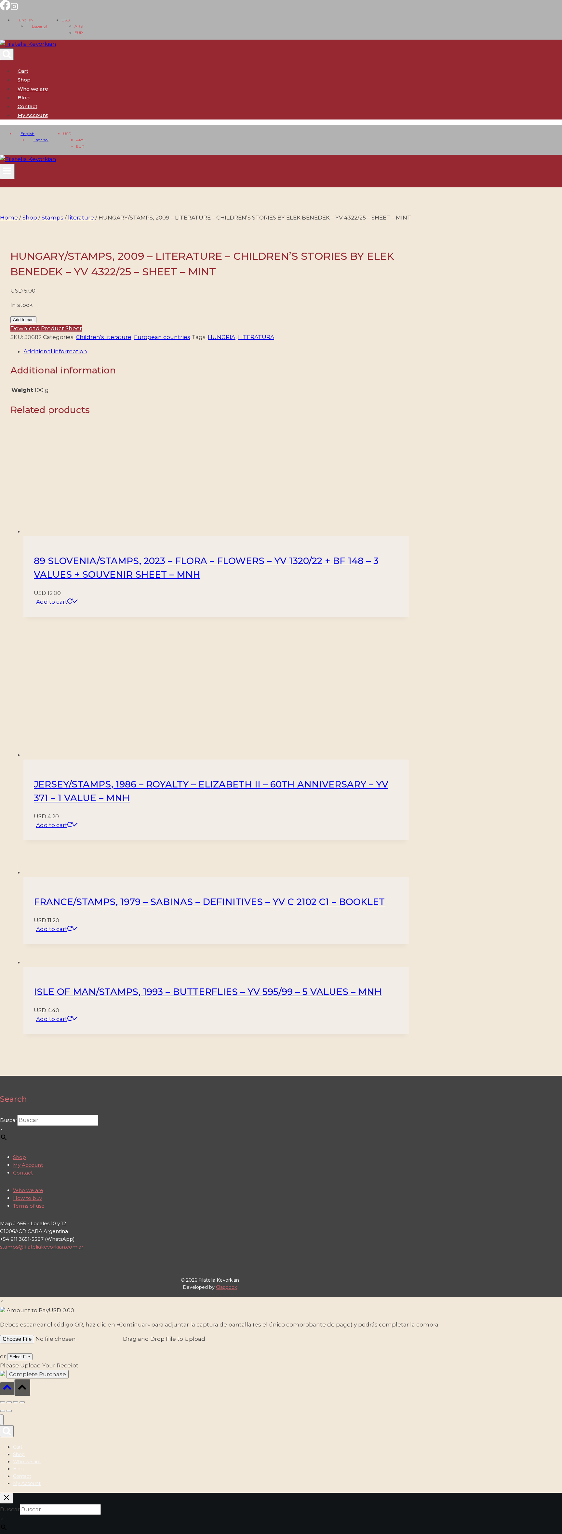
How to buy (27, 1198)
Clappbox (226, 1287)
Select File (20, 1356)
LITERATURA (256, 337)
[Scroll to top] (7, 1388)
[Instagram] (14, 8)
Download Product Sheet (46, 328)
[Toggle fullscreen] (9, 1402)
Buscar (8, 1120)
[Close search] (6, 1498)
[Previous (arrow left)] (2, 1411)
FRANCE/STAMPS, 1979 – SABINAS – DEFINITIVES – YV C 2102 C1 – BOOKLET (209, 901)
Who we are (33, 89)
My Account (28, 1165)
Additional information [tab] (55, 351)
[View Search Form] (7, 54)
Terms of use (29, 1206)
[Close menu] (2, 1420)
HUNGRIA (221, 337)
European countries (162, 337)
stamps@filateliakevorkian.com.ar (41, 1247)
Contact (27, 106)
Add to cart (23, 319)
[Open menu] (7, 171)
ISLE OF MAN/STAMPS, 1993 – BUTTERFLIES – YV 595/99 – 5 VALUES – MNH (208, 991)
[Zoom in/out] (2, 1402)
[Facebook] (5, 8)
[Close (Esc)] (22, 1402)
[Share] (15, 1402)
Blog (24, 97)
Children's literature (103, 337)
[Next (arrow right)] (9, 1411)
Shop (24, 80)
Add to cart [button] (51, 601)
